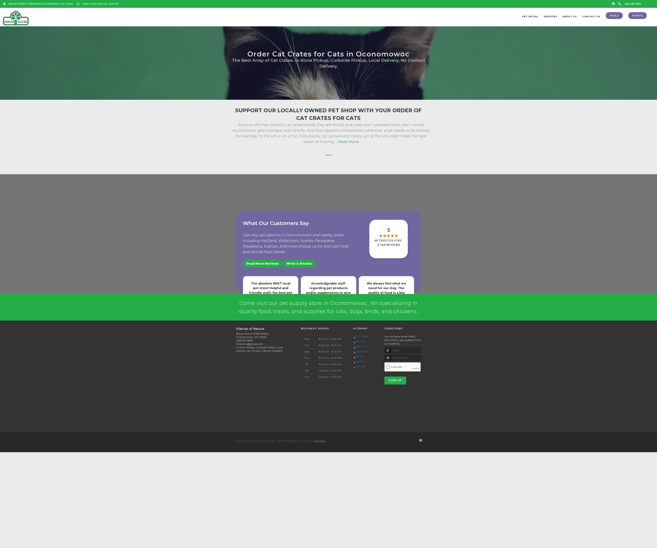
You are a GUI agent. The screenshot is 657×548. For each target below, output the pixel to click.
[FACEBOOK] (613, 4)
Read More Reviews (262, 264)
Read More (348, 141)
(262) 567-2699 (244, 340)
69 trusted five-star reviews (388, 242)
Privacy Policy (266, 441)
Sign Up (395, 380)
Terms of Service (287, 441)
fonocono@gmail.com (249, 344)
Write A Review (299, 264)
